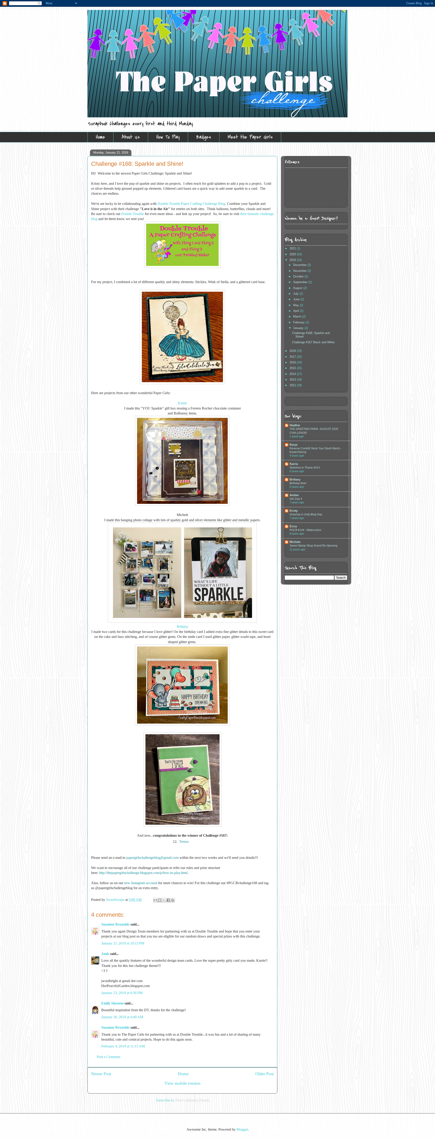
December (300, 265)
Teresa (183, 841)
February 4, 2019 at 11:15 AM (123, 1046)
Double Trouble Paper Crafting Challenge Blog (191, 204)
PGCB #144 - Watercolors (305, 530)
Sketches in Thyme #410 (305, 467)
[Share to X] (164, 900)
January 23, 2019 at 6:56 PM (122, 993)
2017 (293, 356)
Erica (293, 526)
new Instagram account (140, 883)
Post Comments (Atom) (192, 1100)
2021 (293, 248)
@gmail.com (169, 858)
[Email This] (155, 900)
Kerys (293, 444)
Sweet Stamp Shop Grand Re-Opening (313, 545)
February (299, 322)
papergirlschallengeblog (143, 858)
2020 (293, 254)
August (298, 288)
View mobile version (182, 1083)
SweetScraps (115, 900)
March (297, 316)
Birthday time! (298, 483)
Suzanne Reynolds (115, 924)
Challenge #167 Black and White (313, 342)
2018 (293, 351)
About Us (131, 137)
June (296, 299)
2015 (293, 368)
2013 (293, 379)
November (300, 270)
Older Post (264, 1073)
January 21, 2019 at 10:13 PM (122, 943)
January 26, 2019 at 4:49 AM (122, 1017)
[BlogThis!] (159, 900)
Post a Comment (108, 1057)
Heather (295, 425)
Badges (203, 137)
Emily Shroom (112, 1003)
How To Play (168, 137)
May (296, 305)
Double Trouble (132, 214)
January (298, 328)
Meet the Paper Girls (250, 137)
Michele (295, 542)
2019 (293, 260)
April (296, 311)
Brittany (182, 626)
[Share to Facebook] (168, 900)
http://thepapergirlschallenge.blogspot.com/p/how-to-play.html (143, 873)
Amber (294, 495)
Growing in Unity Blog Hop (306, 514)
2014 (293, 374)
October (298, 276)
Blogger (242, 1129)
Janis (105, 954)
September (300, 282)
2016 (293, 362)
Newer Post (101, 1073)
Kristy (294, 510)
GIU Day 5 (296, 498)
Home (100, 137)
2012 (293, 385)
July (296, 293)
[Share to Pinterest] (172, 900)
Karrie (294, 464)
